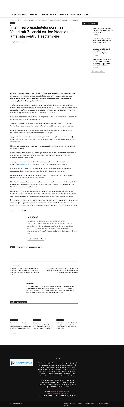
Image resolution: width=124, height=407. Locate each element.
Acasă (12, 20)
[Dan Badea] (11, 42)
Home (14, 15)
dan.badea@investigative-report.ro (57, 393)
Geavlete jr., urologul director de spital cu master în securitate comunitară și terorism (102, 40)
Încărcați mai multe (97, 71)
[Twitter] (30, 47)
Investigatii (22, 15)
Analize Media (75, 15)
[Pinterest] (34, 47)
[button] (111, 15)
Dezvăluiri (34, 15)
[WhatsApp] (39, 47)
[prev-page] (11, 334)
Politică (26, 20)
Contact (87, 15)
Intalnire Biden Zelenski (35, 247)
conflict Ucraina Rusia (21, 247)
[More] (43, 47)
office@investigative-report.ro (59, 391)
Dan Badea (17, 42)
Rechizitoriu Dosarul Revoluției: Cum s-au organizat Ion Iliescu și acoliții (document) (103, 30)
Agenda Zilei (63, 15)
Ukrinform (40, 101)
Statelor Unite (24, 164)
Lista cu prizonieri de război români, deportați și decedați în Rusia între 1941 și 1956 (102, 51)
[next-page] (14, 334)
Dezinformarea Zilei (48, 15)
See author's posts (36, 239)
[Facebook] (25, 47)
